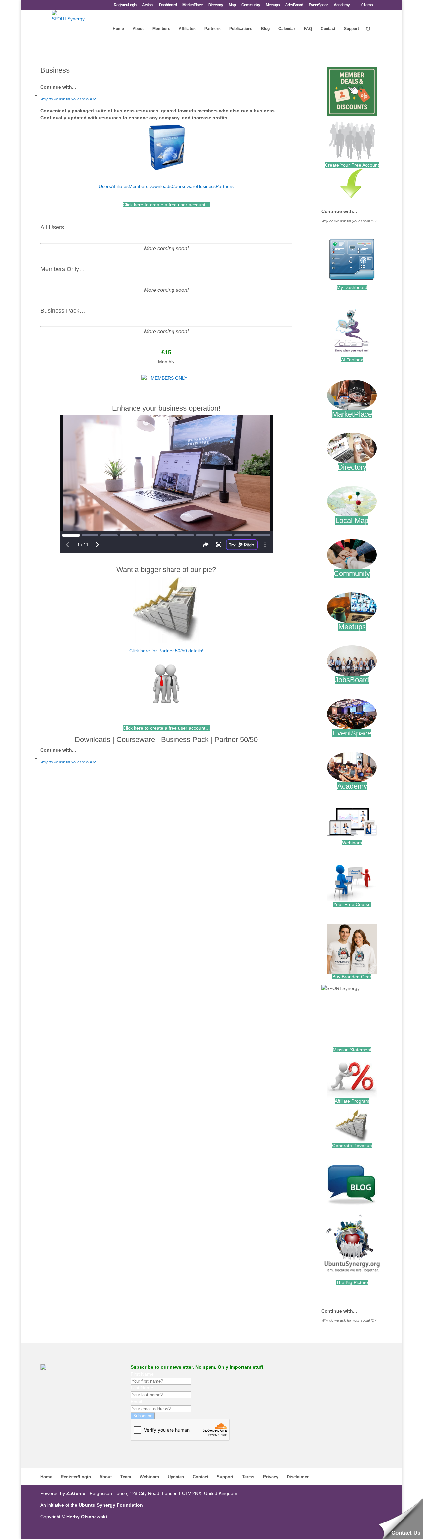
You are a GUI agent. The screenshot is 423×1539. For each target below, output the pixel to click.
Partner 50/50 (236, 739)
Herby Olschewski (86, 1516)
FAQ (308, 28)
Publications (240, 28)
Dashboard (168, 5)
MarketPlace (192, 5)
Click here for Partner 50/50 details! (166, 650)
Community (250, 5)
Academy (342, 5)
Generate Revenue (352, 1145)
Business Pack (185, 739)
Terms (248, 1476)
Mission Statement (352, 1049)
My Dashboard (352, 287)
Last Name (142, 1387)
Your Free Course (352, 904)
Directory (215, 5)
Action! (147, 5)
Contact (328, 28)
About (138, 28)
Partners (212, 28)
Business (206, 186)
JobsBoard (294, 5)
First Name (142, 1374)
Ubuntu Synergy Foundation (111, 1505)
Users (105, 186)
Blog (265, 28)
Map (232, 5)
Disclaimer (298, 1476)
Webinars (352, 842)
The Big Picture (352, 1282)
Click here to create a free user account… (166, 204)
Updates (176, 1476)
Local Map (351, 520)
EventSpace (318, 5)
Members (161, 28)
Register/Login (125, 5)
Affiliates (187, 28)
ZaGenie (75, 1493)
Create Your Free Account (352, 165)
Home (118, 28)
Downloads (160, 186)
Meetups (273, 5)
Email (136, 1401)
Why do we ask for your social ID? (68, 99)
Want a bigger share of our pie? (166, 569)
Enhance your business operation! (166, 408)
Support (351, 28)
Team (125, 1476)
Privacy (270, 1476)
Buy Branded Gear (351, 976)
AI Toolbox (352, 359)
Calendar (286, 28)
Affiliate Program (352, 1101)
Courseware (184, 186)
